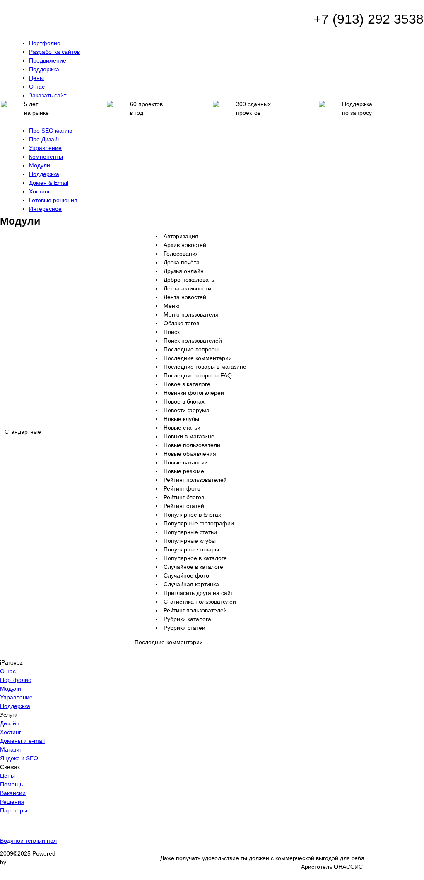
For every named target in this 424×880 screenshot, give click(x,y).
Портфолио (44, 43)
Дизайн (9, 723)
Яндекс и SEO (19, 758)
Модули (10, 688)
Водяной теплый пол (28, 840)
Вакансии (13, 793)
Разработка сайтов (54, 51)
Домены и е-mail (22, 740)
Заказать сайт (47, 95)
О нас (37, 86)
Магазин (11, 749)
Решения (12, 801)
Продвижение (47, 60)
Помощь (11, 784)
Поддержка (44, 69)
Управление (16, 697)
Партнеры (13, 810)
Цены (36, 78)
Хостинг (10, 732)
